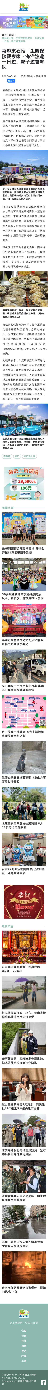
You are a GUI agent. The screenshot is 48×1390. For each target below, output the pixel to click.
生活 (24, 1350)
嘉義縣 (7, 456)
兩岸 (24, 1345)
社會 (24, 1335)
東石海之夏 (29, 456)
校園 (24, 1356)
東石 (17, 456)
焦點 (24, 1330)
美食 (24, 1361)
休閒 (24, 1340)
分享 (12, 81)
